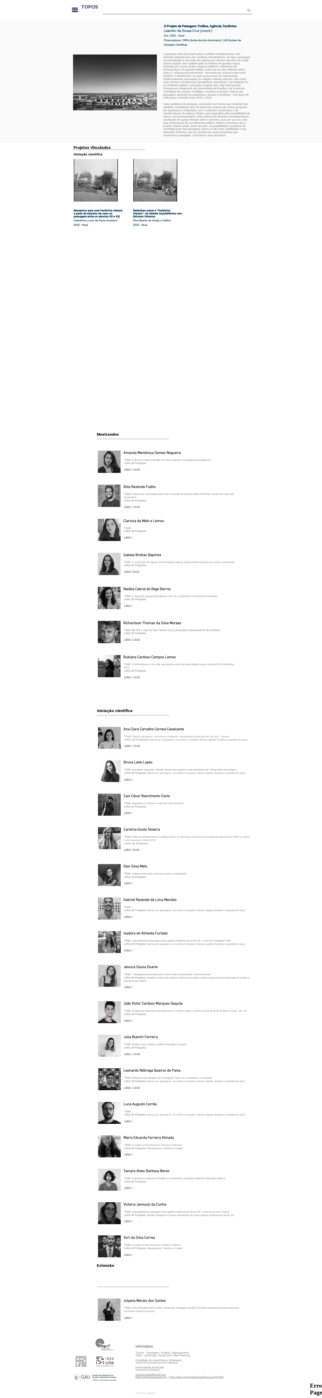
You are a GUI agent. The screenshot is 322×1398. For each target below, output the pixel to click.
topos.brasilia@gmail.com (150, 1375)
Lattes (127, 507)
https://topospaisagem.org (151, 1377)
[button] (75, 9)
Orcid (136, 639)
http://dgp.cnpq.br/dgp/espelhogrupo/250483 (197, 1377)
